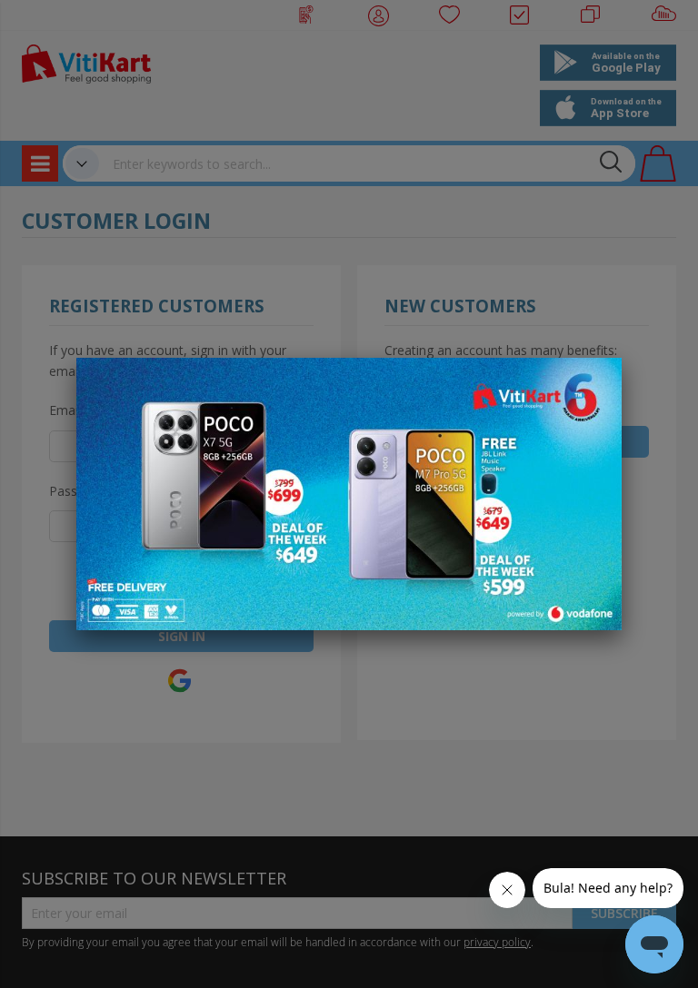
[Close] (596, 381)
